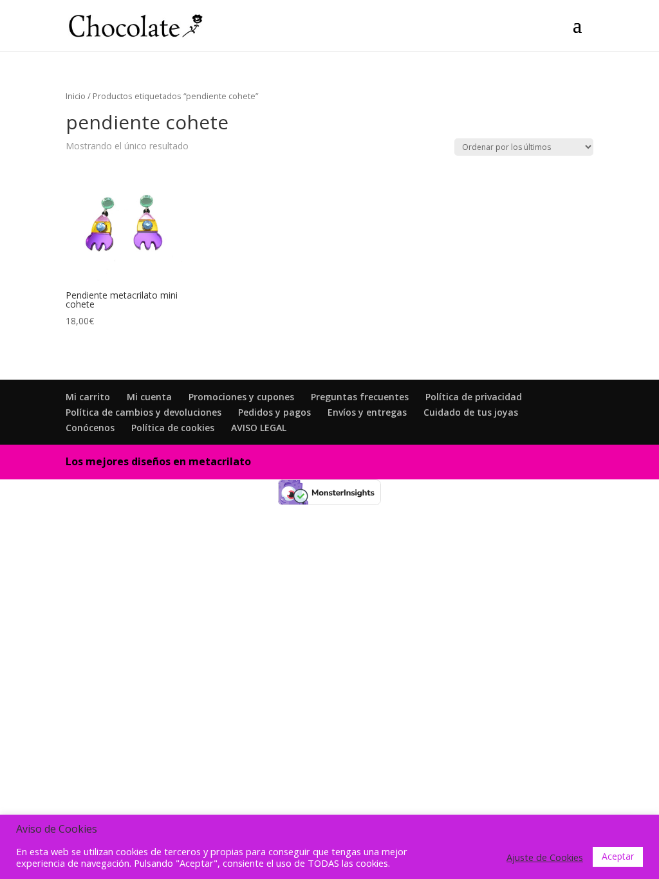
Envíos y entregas (367, 412)
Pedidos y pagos (274, 412)
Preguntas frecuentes (360, 397)
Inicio (76, 96)
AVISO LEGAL (258, 427)
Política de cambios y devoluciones (143, 412)
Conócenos (90, 427)
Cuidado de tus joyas (470, 412)
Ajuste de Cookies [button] (544, 857)
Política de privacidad (473, 397)
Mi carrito (88, 397)
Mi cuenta (149, 397)
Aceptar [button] (618, 856)
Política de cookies (172, 427)
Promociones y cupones (241, 397)
